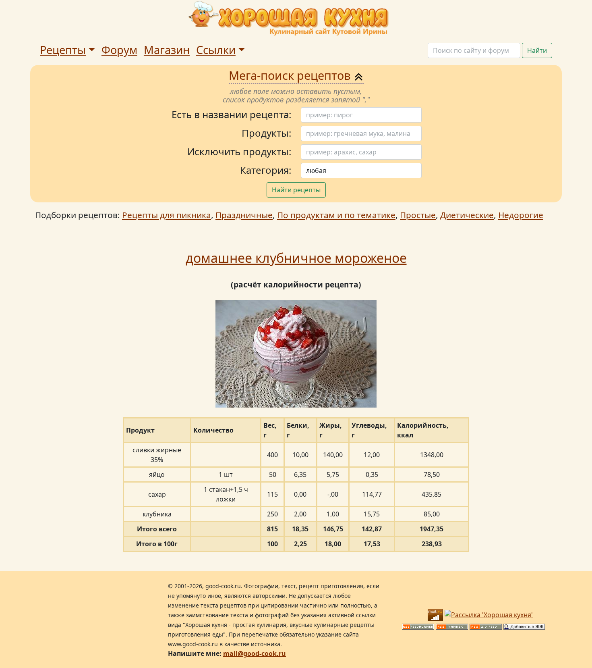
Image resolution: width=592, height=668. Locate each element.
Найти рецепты (296, 189)
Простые (418, 215)
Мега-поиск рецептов (291, 75)
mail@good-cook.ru (254, 653)
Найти (537, 50)
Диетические (467, 215)
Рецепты (63, 49)
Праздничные (244, 215)
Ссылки (216, 49)
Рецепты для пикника (166, 215)
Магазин (167, 49)
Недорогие (520, 215)
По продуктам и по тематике (336, 215)
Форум (119, 49)
